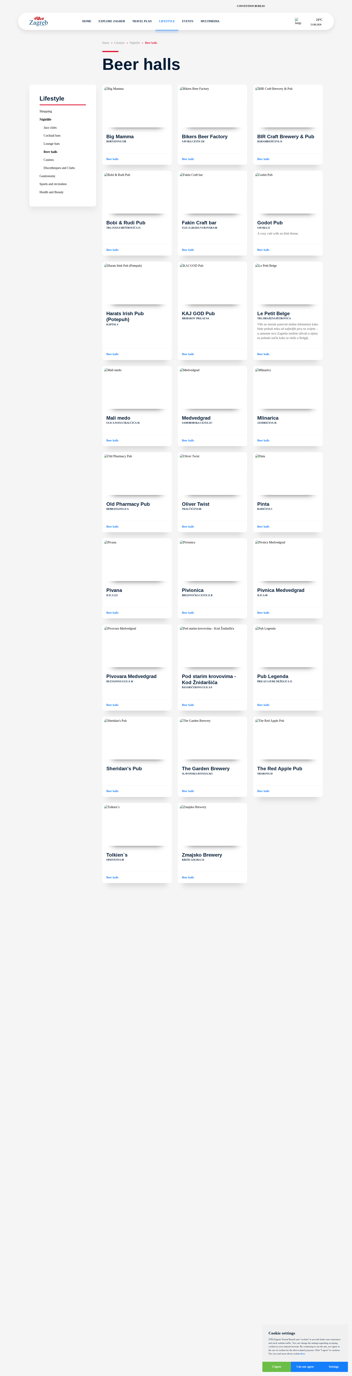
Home (86, 21)
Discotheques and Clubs (59, 167)
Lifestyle (167, 21)
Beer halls (50, 151)
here (303, 1353)
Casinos (49, 159)
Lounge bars (52, 143)
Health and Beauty (52, 192)
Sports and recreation (53, 184)
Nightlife (45, 119)
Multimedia (210, 21)
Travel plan (142, 21)
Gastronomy (47, 176)
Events (187, 21)
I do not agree (305, 1366)
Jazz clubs (50, 127)
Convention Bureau (251, 6)
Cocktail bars (52, 135)
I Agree (276, 1366)
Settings (334, 1366)
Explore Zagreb (112, 21)
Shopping (46, 111)
